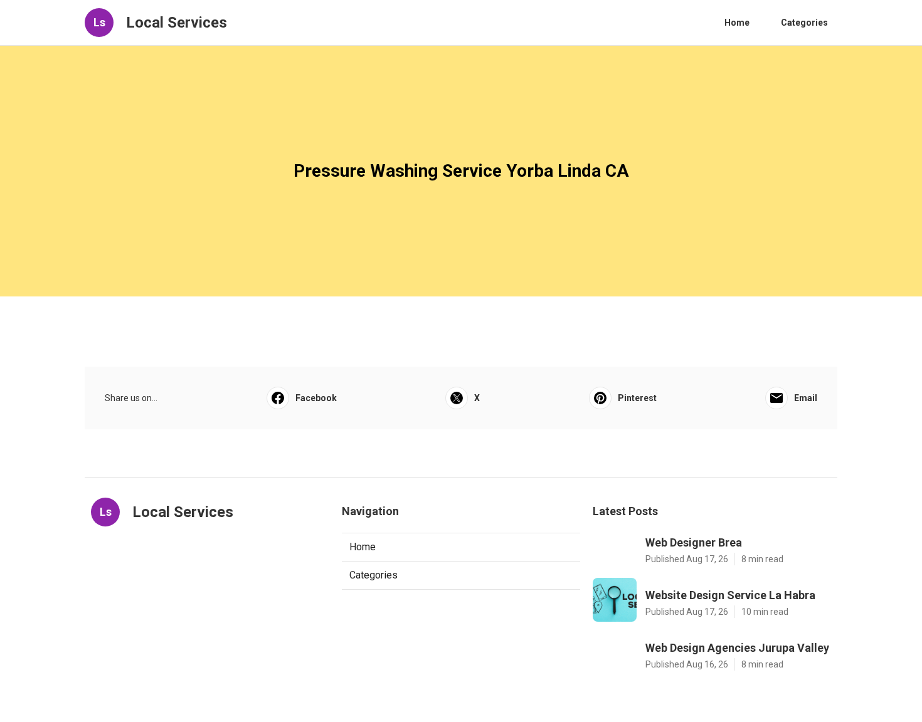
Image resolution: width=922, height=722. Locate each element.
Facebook (316, 398)
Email (805, 398)
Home (737, 23)
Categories (804, 23)
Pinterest (637, 398)
